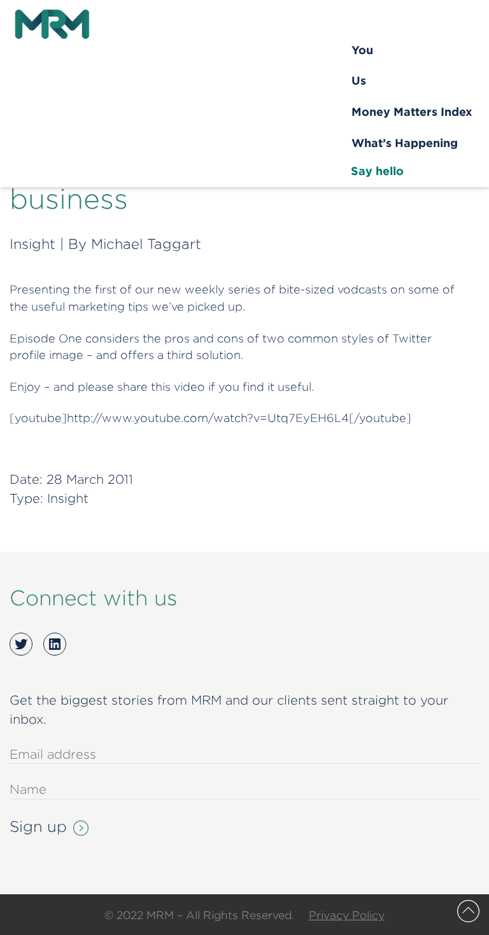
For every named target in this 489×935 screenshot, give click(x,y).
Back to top (468, 911)
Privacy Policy (347, 915)
